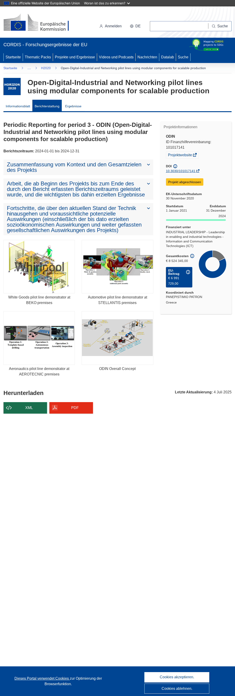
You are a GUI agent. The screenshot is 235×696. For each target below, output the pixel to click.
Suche (183, 57)
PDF (75, 408)
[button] (135, 26)
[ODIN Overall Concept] (117, 338)
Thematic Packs (38, 57)
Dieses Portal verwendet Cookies (42, 678)
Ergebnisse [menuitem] (73, 106)
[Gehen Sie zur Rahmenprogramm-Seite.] (12, 86)
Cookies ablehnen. (177, 688)
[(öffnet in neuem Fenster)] (40, 23)
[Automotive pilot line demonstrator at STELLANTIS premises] (117, 266)
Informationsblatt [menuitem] (18, 106)
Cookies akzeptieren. (177, 677)
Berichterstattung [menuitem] (47, 106)
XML (29, 408)
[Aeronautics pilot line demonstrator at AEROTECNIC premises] (39, 338)
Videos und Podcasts (116, 57)
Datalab (167, 57)
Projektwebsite (180, 156)
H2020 (46, 68)
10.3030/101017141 (180, 171)
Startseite (13, 57)
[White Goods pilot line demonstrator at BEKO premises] (39, 266)
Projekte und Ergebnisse (75, 57)
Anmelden (113, 26)
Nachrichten (147, 57)
